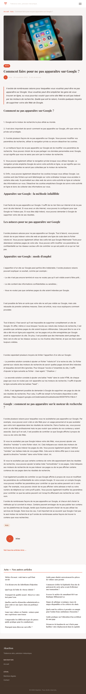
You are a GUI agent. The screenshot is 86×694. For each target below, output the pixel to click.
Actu (12, 11)
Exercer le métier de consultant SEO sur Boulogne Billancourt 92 (62, 595)
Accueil (6, 11)
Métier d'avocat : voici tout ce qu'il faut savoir (20, 578)
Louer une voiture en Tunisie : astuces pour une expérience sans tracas (22, 613)
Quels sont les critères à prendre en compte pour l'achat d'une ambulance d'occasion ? (63, 610)
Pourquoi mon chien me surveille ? (18, 627)
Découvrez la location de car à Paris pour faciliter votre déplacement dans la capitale (63, 625)
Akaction (8, 648)
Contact (6, 680)
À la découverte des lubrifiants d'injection (21, 584)
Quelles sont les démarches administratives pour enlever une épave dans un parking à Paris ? (22, 604)
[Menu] (80, 4)
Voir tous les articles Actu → (15, 550)
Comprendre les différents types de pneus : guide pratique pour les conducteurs (22, 620)
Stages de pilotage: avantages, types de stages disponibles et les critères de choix (62, 603)
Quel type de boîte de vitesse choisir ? (20, 589)
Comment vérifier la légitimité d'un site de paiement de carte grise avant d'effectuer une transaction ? (63, 587)
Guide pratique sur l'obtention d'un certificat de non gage (63, 618)
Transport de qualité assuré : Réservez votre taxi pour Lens (22, 596)
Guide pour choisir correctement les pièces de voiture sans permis (63, 578)
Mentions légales (10, 676)
